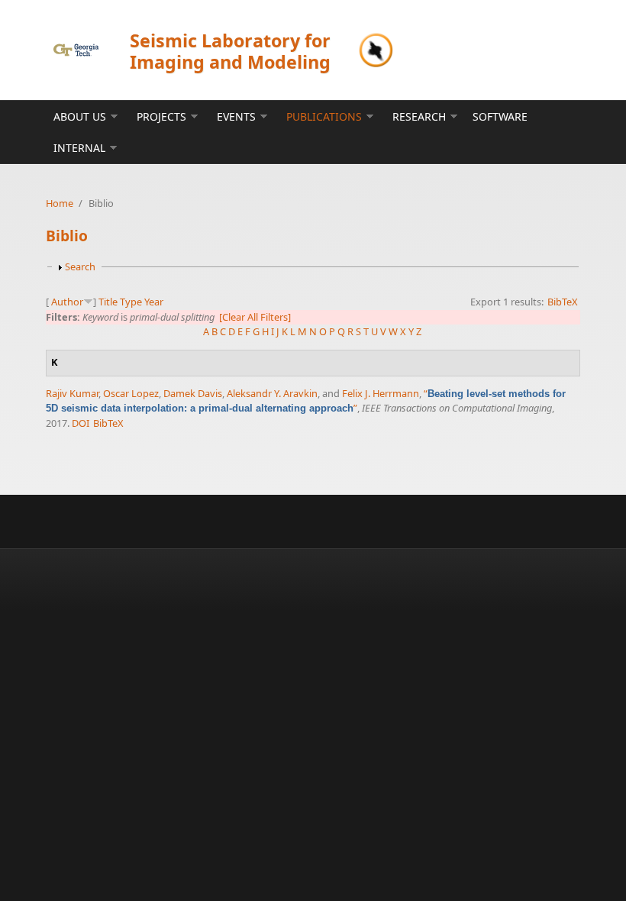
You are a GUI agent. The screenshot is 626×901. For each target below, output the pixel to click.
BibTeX (562, 301)
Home (59, 203)
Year (153, 301)
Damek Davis (192, 393)
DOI (80, 423)
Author (67, 301)
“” (306, 400)
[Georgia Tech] (76, 49)
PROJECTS (161, 116)
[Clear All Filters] (255, 317)
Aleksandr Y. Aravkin (272, 393)
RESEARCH (419, 116)
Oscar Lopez (131, 393)
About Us (79, 116)
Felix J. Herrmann (380, 393)
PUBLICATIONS (324, 116)
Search (80, 266)
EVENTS (236, 116)
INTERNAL (79, 147)
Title (108, 301)
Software (500, 116)
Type (131, 301)
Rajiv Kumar (72, 393)
